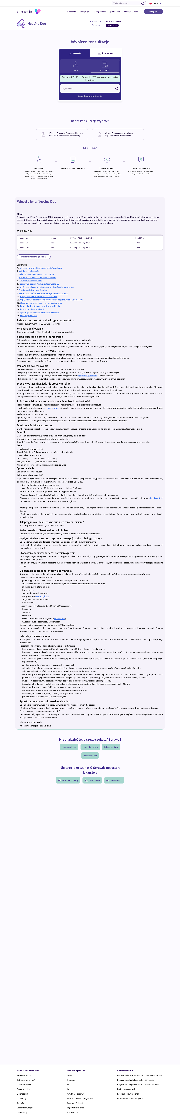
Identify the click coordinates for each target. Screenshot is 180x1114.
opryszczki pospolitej (88, 375)
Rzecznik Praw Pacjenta (128, 1093)
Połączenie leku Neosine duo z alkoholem (38, 296)
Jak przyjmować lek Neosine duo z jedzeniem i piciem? (43, 293)
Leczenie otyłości (25, 1107)
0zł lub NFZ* (105, 70)
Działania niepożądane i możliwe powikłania (40, 306)
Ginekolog (21, 1098)
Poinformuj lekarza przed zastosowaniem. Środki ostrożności (46, 287)
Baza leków (72, 1112)
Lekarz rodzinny (69, 747)
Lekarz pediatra (111, 747)
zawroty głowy (42, 596)
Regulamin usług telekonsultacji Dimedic (135, 1080)
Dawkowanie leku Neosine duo (33, 290)
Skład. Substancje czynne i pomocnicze (36, 274)
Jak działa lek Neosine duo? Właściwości (37, 277)
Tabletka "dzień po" (26, 1080)
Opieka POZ (114, 11)
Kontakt (71, 1080)
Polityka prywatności (126, 1089)
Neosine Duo (116, 780)
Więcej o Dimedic (132, 11)
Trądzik (20, 1103)
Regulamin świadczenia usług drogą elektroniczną (139, 1075)
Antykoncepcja (24, 1075)
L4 (68, 1089)
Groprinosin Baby (70, 780)
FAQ (69, 1084)
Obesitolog (22, 1112)
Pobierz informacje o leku (33, 256)
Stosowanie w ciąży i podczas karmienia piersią (41, 303)
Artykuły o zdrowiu (75, 1093)
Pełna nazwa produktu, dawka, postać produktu (40, 268)
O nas (69, 1075)
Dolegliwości (100, 11)
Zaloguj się (153, 11)
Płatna (75, 70)
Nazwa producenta (28, 315)
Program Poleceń (75, 1103)
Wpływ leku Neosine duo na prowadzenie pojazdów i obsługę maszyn (51, 299)
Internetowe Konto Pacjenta (130, 1098)
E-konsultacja (107, 53)
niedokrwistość (156, 498)
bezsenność (59, 618)
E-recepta (71, 11)
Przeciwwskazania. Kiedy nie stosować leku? (39, 283)
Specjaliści (84, 11)
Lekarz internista (90, 747)
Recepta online (90, 755)
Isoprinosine (94, 780)
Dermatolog (22, 1093)
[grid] (90, 242)
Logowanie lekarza (75, 1107)
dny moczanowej (51, 408)
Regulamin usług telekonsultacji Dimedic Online (138, 1084)
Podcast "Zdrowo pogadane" (80, 1098)
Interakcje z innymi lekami (32, 309)
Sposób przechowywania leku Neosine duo (39, 312)
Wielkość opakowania (29, 271)
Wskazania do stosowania (30, 280)
